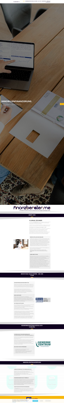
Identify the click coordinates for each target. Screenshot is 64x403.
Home (24, 1)
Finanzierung (44, 1)
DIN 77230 (39, 1)
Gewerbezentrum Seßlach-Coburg (31, 1)
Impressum (48, 1)
